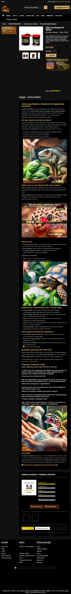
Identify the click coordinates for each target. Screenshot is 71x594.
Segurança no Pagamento (42, 555)
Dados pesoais (4, 546)
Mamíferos (50, 16)
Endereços (3, 553)
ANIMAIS (8, 16)
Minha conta (39, 562)
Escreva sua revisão (36, 506)
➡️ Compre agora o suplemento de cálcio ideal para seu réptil (40, 465)
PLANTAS (21, 16)
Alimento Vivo (30, 16)
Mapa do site (40, 560)
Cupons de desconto (5, 555)
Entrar (57, 1)
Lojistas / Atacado (11, 19)
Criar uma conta (65, 1)
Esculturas (58, 16)
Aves (37, 16)
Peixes (43, 16)
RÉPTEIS (15, 16)
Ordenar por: (55, 528)
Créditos (3, 551)
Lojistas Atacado (40, 558)
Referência (49, 32)
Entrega (38, 546)
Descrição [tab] (22, 97)
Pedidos (3, 549)
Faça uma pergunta (51, 506)
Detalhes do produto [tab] (34, 97)
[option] (58, 73)
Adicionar (51, 55)
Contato (3, 1)
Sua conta (4, 542)
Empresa (39, 553)
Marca (61, 32)
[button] (47, 73)
